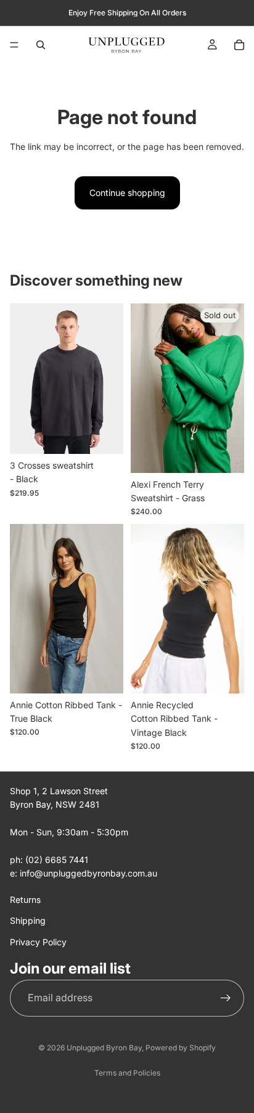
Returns (25, 899)
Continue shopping (127, 192)
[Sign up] (226, 998)
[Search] (40, 44)
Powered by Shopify (180, 1047)
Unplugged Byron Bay (104, 1047)
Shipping (28, 920)
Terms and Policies (127, 1072)
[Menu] (14, 45)
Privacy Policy (38, 942)
